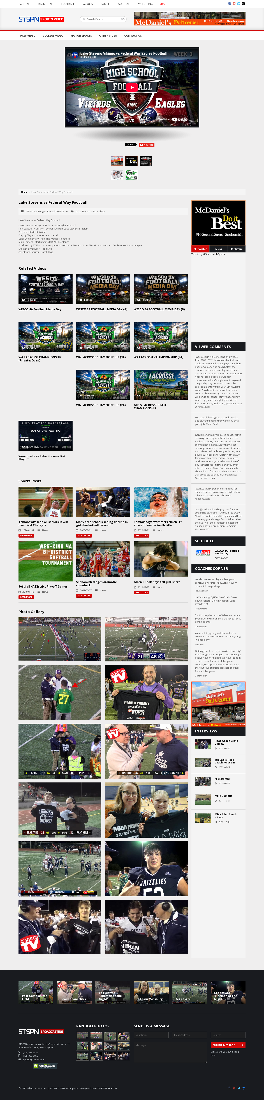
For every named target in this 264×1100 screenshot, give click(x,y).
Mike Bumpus (223, 796)
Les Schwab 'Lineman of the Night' (110, 996)
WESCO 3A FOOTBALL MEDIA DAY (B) (159, 309)
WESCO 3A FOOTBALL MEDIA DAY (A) (101, 309)
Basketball (46, 4)
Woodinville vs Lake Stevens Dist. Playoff (42, 457)
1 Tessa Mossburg (150, 999)
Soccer (106, 4)
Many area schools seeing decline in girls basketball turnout (102, 523)
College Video (53, 35)
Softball (124, 4)
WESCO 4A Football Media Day (39, 309)
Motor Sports (81, 35)
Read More (26, 535)
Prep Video (28, 35)
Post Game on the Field (34, 997)
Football (68, 4)
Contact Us (133, 35)
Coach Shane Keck (73, 999)
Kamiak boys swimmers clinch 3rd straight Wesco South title (158, 523)
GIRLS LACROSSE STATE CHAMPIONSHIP (150, 406)
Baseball (24, 4)
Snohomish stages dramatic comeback (96, 583)
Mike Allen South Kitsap (226, 816)
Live (220, 248)
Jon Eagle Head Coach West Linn (225, 761)
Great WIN (183, 999)
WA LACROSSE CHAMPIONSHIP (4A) (158, 357)
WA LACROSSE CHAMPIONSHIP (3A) (101, 357)
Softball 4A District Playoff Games (43, 586)
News (45, 530)
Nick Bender (222, 778)
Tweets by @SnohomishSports (208, 254)
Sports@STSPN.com (34, 1059)
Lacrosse (88, 4)
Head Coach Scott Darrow (226, 742)
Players (238, 248)
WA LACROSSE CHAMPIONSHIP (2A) (101, 405)
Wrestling (145, 4)
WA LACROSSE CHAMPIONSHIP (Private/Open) (40, 358)
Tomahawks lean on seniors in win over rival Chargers (43, 523)
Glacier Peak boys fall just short (157, 582)
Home (24, 192)
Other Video (108, 35)
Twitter (202, 248)
